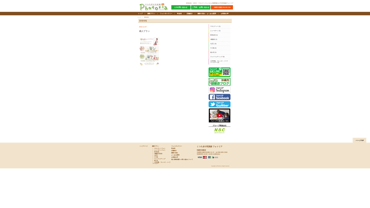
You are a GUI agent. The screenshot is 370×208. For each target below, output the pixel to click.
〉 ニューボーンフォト (159, 150)
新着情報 (146, 17)
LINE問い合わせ (180, 7)
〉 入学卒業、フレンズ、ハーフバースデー (161, 162)
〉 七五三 (155, 155)
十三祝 (212, 48)
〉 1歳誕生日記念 (157, 153)
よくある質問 (175, 155)
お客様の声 (225, 13)
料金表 (179, 13)
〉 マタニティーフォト (159, 148)
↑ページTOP (359, 140)
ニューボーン (214, 30)
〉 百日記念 (156, 152)
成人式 (212, 52)
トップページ (144, 146)
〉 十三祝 (155, 157)
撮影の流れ (174, 152)
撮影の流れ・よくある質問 (207, 13)
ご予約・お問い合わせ (200, 7)
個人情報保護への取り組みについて (182, 159)
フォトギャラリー (166, 13)
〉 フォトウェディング (159, 158)
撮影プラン (151, 13)
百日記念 (213, 35)
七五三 (212, 43)
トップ (140, 13)
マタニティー (214, 26)
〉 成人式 (155, 160)
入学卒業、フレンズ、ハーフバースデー (219, 61)
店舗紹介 (190, 13)
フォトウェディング (216, 56)
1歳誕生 (212, 39)
